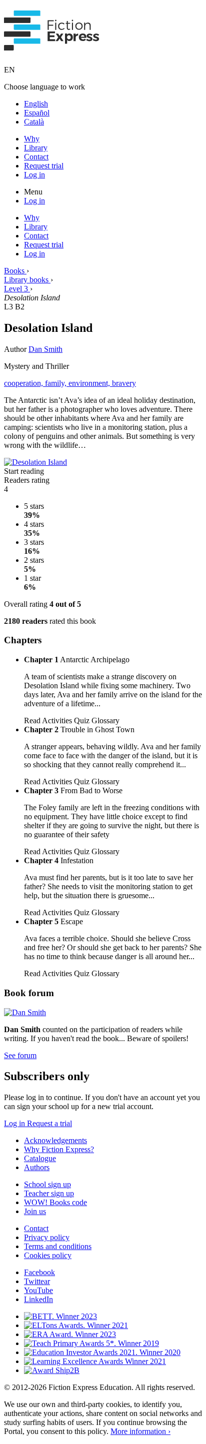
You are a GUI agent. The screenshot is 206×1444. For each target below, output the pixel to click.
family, (56, 383)
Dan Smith (45, 349)
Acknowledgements (55, 1140)
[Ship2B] (52, 1370)
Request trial (44, 165)
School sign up (47, 1184)
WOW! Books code (55, 1202)
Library (36, 147)
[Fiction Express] (52, 45)
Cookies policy (48, 1255)
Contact (36, 156)
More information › (140, 1431)
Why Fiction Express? (59, 1149)
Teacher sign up (49, 1193)
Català (34, 121)
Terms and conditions (58, 1246)
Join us (35, 1211)
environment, (90, 383)
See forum (20, 1055)
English (36, 103)
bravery (124, 383)
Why (32, 138)
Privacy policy (47, 1237)
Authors (37, 1167)
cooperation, (24, 383)
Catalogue (40, 1158)
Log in (34, 174)
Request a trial (49, 1123)
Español (37, 112)
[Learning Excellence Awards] (95, 1361)
